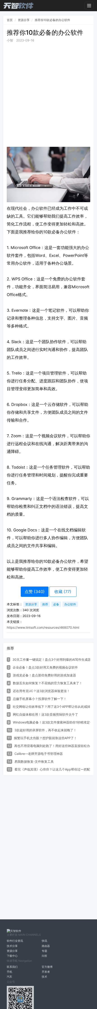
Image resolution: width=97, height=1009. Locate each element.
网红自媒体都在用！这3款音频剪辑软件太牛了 (45, 714)
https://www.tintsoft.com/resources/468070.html (43, 627)
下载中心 (12, 955)
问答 (44, 955)
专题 (44, 951)
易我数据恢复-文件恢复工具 (34, 761)
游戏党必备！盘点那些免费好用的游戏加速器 (44, 675)
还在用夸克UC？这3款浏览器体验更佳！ (41, 691)
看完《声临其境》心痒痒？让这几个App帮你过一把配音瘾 (55, 769)
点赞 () (35, 591)
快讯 (44, 940)
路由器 (46, 946)
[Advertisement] (48, 95)
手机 (9, 971)
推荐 (45, 604)
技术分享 (12, 946)
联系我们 (12, 966)
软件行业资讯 (15, 940)
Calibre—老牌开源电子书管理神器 (38, 754)
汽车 (9, 976)
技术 (44, 976)
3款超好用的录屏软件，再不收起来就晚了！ (45, 730)
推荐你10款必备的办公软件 (52, 20)
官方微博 (47, 966)
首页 (10, 20)
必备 (56, 604)
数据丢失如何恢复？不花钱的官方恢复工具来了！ (47, 683)
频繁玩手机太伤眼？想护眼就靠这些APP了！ (45, 738)
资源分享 (24, 20)
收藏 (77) (62, 591)
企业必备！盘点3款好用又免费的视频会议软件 (45, 667)
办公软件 (70, 604)
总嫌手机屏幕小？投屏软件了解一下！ (40, 699)
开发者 (46, 971)
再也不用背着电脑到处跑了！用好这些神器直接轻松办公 (53, 746)
